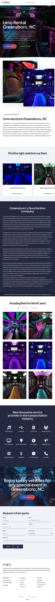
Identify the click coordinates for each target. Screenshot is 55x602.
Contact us (23, 586)
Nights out (40, 586)
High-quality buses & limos (17, 188)
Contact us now (46, 294)
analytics (26, 166)
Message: (5, 537)
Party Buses (25, 307)
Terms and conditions (32, 596)
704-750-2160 (31, 2)
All (18, 307)
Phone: (5, 524)
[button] (25, 159)
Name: (4, 517)
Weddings (40, 580)
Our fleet (22, 580)
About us (22, 584)
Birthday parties (41, 582)
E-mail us (5, 585)
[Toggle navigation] (52, 2)
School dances (41, 584)
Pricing (22, 582)
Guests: (31, 524)
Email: (30, 517)
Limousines (34, 307)
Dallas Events (27, 275)
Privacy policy (21, 596)
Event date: (32, 530)
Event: (4, 530)
